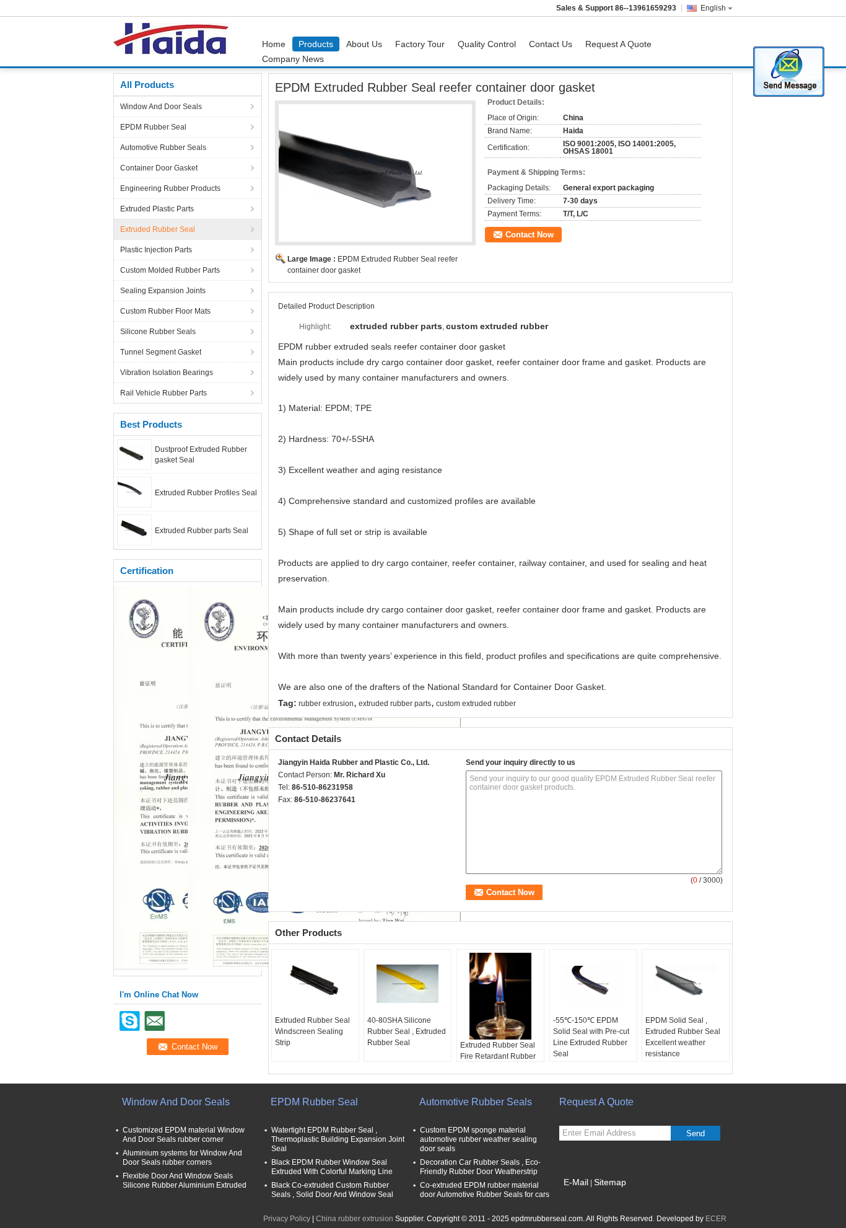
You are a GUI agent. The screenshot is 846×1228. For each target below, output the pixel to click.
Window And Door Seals (161, 106)
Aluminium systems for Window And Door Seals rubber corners (182, 1158)
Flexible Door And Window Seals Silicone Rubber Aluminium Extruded (184, 1181)
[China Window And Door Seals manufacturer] (174, 41)
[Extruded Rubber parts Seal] (134, 529)
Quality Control (487, 44)
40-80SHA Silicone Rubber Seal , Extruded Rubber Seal (406, 1031)
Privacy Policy (286, 1218)
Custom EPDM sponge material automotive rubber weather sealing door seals (478, 1139)
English (713, 8)
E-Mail (576, 1182)
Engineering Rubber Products (170, 188)
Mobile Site (585, 1197)
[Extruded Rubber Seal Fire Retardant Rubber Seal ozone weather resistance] (500, 996)
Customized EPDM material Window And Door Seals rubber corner (184, 1135)
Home (274, 44)
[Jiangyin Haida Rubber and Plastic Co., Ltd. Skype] (285, 816)
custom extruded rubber (476, 703)
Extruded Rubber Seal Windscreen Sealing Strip (312, 1031)
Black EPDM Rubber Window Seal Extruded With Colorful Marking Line (332, 1167)
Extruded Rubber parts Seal (201, 530)
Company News (293, 59)
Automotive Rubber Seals (163, 147)
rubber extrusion (326, 703)
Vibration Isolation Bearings (166, 372)
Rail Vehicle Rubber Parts (163, 393)
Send (695, 1133)
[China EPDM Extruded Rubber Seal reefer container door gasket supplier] (375, 173)
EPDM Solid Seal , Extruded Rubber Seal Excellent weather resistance (682, 1037)
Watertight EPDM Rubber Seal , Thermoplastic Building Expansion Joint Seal (337, 1139)
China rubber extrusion (354, 1218)
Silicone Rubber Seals (158, 331)
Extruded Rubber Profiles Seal (206, 492)
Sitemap (610, 1182)
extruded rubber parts (395, 703)
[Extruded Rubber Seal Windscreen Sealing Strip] (315, 984)
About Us (364, 44)
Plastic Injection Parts (156, 249)
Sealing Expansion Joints (163, 290)
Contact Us (550, 44)
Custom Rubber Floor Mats (165, 311)
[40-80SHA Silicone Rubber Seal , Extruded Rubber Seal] (407, 984)
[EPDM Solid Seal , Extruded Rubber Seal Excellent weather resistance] (685, 984)
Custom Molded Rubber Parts (170, 270)
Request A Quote (618, 44)
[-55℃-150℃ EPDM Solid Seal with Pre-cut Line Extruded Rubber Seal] (593, 984)
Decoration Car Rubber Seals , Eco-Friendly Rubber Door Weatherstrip (480, 1167)
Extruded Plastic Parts (157, 209)
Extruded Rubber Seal (157, 229)
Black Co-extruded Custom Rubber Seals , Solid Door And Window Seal (332, 1190)
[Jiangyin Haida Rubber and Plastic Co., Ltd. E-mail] (301, 816)
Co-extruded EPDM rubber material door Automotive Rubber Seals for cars (484, 1190)
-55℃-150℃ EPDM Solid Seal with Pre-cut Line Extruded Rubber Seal (591, 1037)
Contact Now (529, 234)
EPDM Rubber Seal (153, 127)
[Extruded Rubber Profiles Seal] (134, 491)
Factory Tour (420, 44)
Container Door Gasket (159, 168)
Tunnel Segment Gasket (160, 352)
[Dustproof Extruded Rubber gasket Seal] (134, 453)
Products (316, 44)
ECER (715, 1218)
